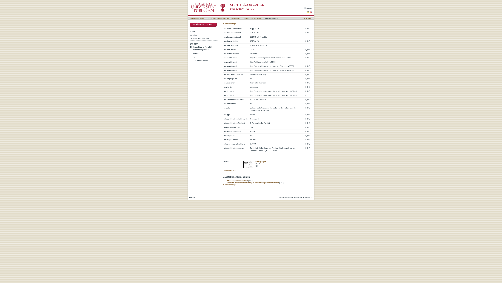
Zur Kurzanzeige (229, 24)
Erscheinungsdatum (201, 50)
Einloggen (308, 8)
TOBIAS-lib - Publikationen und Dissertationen (224, 18)
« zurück (307, 18)
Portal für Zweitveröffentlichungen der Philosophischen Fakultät (253, 183)
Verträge (193, 35)
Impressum (298, 198)
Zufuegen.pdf (260, 162)
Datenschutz (307, 198)
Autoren (196, 53)
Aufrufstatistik (229, 171)
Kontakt (193, 31)
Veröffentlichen (203, 24)
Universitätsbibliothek (285, 198)
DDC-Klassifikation (200, 61)
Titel (194, 57)
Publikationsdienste (197, 18)
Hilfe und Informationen (199, 38)
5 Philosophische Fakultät (253, 18)
